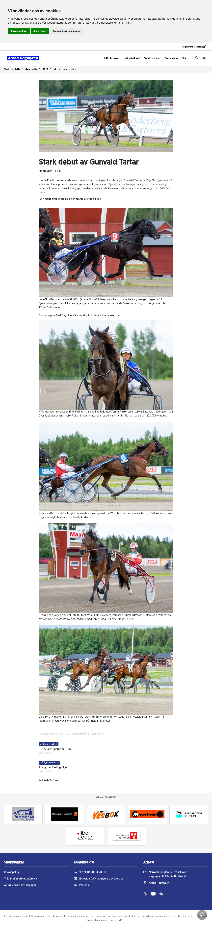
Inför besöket (112, 58)
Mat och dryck (132, 58)
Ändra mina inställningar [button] (67, 31)
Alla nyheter (46, 780)
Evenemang (171, 58)
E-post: (101, 878)
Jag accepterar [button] (19, 31)
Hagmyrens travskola (192, 47)
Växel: (92, 872)
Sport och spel (152, 58)
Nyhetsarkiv (31, 69)
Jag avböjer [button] (40, 31)
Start (6, 69)
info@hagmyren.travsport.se (87, 734)
